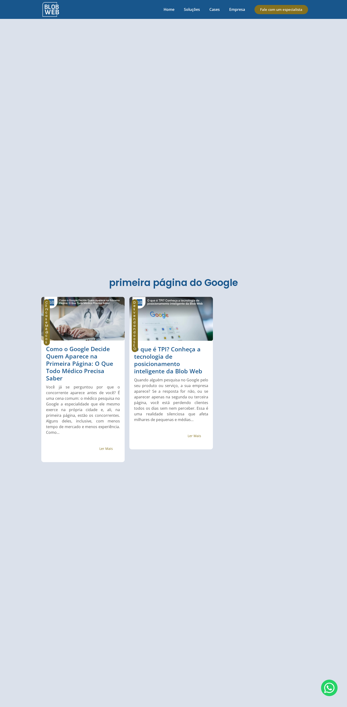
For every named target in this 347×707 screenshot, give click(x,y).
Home (169, 9)
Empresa (237, 9)
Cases (214, 9)
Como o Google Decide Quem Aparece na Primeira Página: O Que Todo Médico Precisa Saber (79, 363)
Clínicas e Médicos (46, 322)
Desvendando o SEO (134, 325)
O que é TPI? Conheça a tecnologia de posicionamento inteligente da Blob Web (168, 360)
